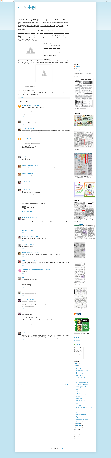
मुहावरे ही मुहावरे (78, 380)
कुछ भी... (77, 391)
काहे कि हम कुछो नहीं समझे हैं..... (81, 414)
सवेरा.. (77, 403)
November (78, 425)
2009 (76, 363)
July (77, 365)
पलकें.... (77, 417)
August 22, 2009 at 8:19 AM (31, 138)
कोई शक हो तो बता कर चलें (80, 400)
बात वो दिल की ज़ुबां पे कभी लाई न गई (82, 382)
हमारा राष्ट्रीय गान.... (79, 398)
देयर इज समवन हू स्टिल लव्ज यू (81, 373)
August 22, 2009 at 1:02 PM (33, 252)
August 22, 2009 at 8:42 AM (37, 156)
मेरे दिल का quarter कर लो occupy (82, 384)
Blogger (61, 448)
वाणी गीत (23, 128)
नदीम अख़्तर (24, 236)
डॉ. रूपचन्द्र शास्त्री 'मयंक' (26, 156)
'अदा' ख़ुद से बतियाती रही (80, 410)
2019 (76, 439)
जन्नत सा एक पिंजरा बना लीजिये (81, 395)
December (78, 427)
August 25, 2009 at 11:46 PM (33, 299)
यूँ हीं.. (77, 389)
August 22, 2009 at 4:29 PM (45, 269)
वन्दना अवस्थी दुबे (25, 252)
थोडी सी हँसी (78, 393)
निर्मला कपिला (24, 165)
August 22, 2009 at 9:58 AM (30, 181)
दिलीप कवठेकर (24, 299)
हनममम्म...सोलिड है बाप (80, 387)
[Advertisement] (43, 373)
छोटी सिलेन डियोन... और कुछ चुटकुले (82, 419)
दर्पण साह (23, 181)
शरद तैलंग (23, 332)
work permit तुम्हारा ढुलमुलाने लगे (82, 386)
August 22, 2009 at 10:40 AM (30, 244)
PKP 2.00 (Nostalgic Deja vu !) (28, 211)
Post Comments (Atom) (28, 387)
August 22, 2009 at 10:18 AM (31, 189)
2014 (76, 436)
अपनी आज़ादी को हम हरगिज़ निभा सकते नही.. (83, 370)
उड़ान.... (77, 412)
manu (23, 277)
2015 (76, 438)
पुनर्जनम (77, 372)
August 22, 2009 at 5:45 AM (34, 105)
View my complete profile (79, 70)
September (78, 421)
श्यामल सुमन (24, 120)
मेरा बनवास (78, 396)
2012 (76, 432)
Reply (23, 116)
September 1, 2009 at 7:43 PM (32, 332)
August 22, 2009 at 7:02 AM (30, 128)
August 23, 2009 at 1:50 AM (33, 291)
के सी (23, 244)
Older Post (67, 384)
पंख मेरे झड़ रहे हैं (79, 405)
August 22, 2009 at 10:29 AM (32, 236)
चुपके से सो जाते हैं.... (79, 416)
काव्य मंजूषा (27, 7)
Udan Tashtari (25, 291)
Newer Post (20, 384)
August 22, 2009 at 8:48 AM (32, 173)
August (78, 367)
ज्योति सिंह (23, 260)
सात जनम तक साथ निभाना (80, 375)
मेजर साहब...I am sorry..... (80, 379)
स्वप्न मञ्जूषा (24, 105)
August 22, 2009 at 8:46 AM (32, 165)
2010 (76, 429)
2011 (76, 431)
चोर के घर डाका (78, 368)
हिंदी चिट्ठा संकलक (77, 340)
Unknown (24, 138)
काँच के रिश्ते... (78, 402)
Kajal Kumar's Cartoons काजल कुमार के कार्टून (31, 269)
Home (44, 384)
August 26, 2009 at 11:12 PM (33, 312)
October (78, 423)
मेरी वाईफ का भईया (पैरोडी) (80, 377)
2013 (76, 434)
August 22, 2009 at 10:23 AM (31, 217)
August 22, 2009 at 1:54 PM (31, 260)
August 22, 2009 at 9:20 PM (30, 277)
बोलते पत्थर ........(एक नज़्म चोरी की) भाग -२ (83, 409)
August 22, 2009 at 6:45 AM (32, 120)
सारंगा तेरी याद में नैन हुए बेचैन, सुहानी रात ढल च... (84, 407)
